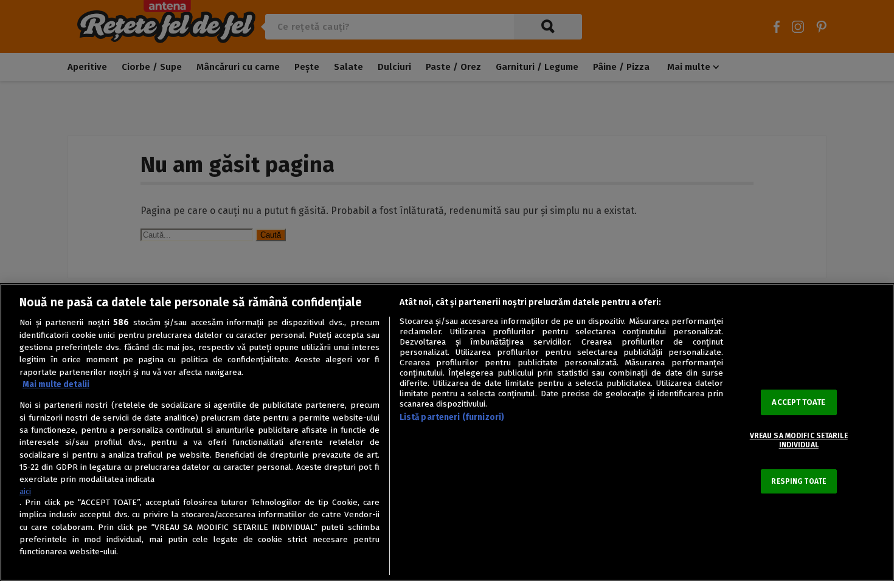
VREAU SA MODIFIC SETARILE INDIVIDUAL (799, 440)
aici (25, 491)
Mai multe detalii (56, 384)
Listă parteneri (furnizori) (452, 417)
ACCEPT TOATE (798, 402)
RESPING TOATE (798, 481)
